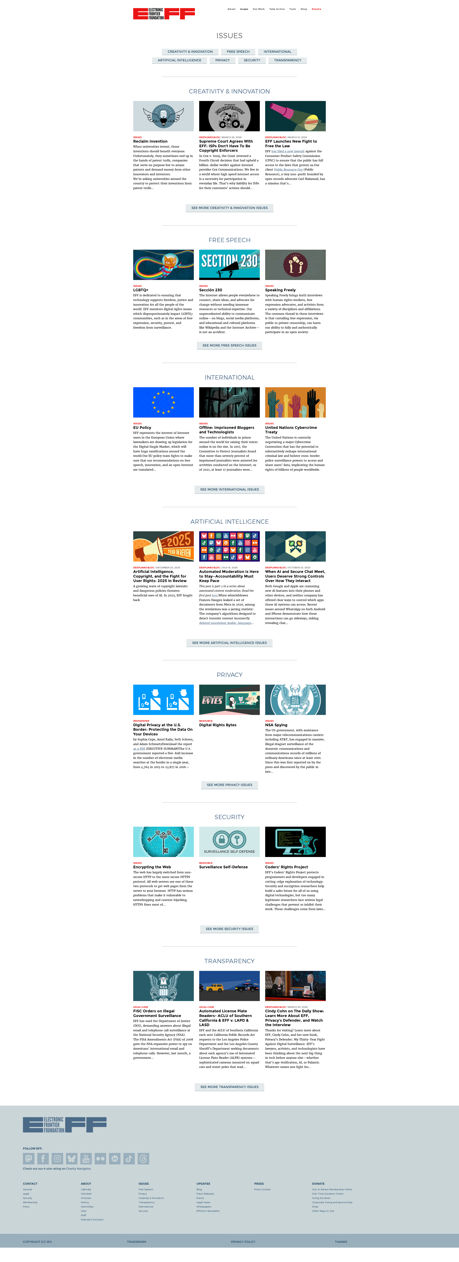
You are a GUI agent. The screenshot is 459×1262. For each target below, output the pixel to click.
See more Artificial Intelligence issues (229, 643)
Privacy (222, 60)
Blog (199, 1189)
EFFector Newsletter (208, 1210)
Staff (83, 1215)
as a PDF (139, 748)
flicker (100, 1158)
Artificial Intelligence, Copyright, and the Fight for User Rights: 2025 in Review (160, 576)
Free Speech (238, 51)
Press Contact (262, 1189)
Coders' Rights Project (286, 867)
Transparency (287, 60)
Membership (30, 1202)
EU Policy (142, 427)
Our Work (259, 9)
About (232, 9)
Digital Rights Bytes (217, 725)
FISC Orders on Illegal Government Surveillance (157, 1013)
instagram (57, 1158)
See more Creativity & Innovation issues (229, 208)
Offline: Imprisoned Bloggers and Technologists (226, 429)
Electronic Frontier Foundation (164, 15)
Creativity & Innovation (190, 51)
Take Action (277, 9)
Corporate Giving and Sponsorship (332, 1202)
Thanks (341, 1242)
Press (26, 1206)
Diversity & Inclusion (92, 1219)
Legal (26, 1193)
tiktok (129, 1158)
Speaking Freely (280, 290)
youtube (86, 1158)
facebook (43, 1158)
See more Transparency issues (229, 1087)
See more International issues (229, 489)
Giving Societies (321, 1198)
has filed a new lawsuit (288, 151)
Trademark (136, 1242)
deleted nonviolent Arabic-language (225, 623)
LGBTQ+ (140, 290)
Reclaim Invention (150, 141)
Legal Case (140, 1007)
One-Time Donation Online (327, 1193)
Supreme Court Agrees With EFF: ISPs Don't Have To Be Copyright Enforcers (226, 146)
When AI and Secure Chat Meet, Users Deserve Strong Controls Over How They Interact (295, 576)
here (215, 595)
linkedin (114, 1158)
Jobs (83, 1210)
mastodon (28, 1158)
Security (252, 60)
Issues (244, 9)
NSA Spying (276, 725)
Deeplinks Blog (209, 137)
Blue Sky (71, 1158)
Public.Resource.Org (288, 169)
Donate (316, 9)
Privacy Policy (243, 1242)
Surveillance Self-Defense (223, 867)
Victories (86, 1198)
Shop (304, 9)
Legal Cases (203, 1202)
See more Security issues (229, 929)
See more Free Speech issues (229, 345)
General (27, 1189)
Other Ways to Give (323, 1210)
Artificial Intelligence (179, 60)
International (277, 51)
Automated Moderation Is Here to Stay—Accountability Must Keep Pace (229, 576)
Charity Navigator (78, 1168)
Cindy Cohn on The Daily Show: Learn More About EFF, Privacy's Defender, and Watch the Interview (294, 1018)
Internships (87, 1206)
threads (143, 1158)
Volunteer (86, 1193)
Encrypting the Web (152, 867)
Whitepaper (141, 721)
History (85, 1202)
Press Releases (205, 1193)
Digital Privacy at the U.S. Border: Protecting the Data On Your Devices (163, 729)
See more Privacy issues (229, 785)
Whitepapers (204, 1206)
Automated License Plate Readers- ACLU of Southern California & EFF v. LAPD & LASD (225, 1018)
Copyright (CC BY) (37, 1242)
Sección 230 (210, 290)
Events (200, 1198)
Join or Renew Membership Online (332, 1189)
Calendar (86, 1189)
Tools (292, 9)
